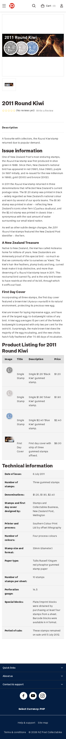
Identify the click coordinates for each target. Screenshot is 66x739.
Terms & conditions (15, 732)
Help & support (26, 722)
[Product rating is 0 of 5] (9, 110)
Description (10, 127)
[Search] (33, 5)
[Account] (61, 5)
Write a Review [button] (44, 110)
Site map (43, 722)
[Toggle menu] (4, 6)
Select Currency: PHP (32, 708)
